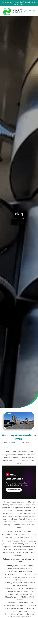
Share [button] (6, 447)
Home (16, 218)
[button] (34, 11)
